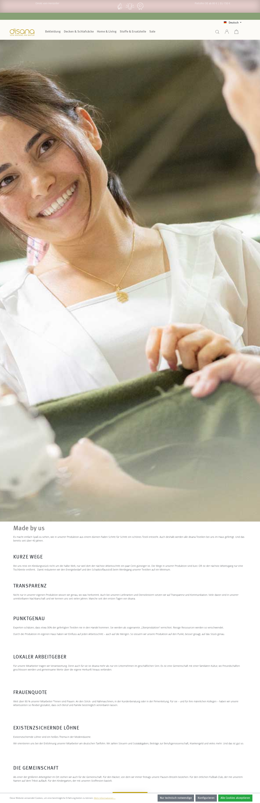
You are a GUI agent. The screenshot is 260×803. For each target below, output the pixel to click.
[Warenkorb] (236, 33)
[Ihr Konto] (227, 33)
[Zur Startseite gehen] (22, 32)
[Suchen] (217, 33)
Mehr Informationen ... (104, 797)
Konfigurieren (206, 798)
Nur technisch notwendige (176, 798)
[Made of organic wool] (140, 9)
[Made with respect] (130, 9)
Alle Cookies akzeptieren (235, 798)
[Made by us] (120, 9)
